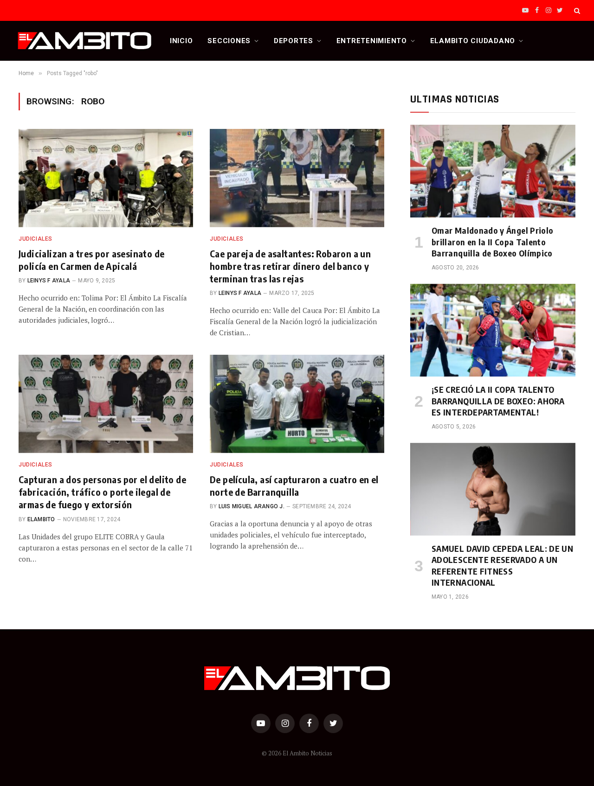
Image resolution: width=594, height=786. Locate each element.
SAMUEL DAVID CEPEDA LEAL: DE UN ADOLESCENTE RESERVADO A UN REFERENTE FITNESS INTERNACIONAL (502, 565)
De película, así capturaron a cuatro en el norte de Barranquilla (294, 485)
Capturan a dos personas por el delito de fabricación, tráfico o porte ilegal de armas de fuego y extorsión (102, 491)
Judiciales (35, 239)
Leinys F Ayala (48, 280)
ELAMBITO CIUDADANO (473, 41)
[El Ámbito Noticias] (84, 41)
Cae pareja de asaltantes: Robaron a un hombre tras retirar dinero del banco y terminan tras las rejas (290, 266)
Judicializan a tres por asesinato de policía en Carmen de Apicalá (91, 260)
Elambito (41, 519)
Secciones (229, 41)
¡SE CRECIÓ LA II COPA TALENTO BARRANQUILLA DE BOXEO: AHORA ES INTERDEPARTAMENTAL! (498, 400)
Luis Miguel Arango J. (251, 506)
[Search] (576, 10)
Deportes (293, 41)
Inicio (181, 41)
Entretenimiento (371, 41)
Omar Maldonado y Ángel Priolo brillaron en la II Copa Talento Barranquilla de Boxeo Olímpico (492, 241)
